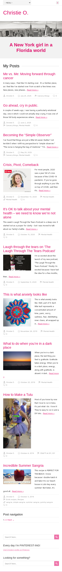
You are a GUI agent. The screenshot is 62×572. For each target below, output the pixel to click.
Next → (11, 520)
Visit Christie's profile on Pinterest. (16, 550)
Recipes (21, 499)
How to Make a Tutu (18, 395)
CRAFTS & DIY (45, 453)
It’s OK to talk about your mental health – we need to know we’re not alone (29, 213)
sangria (9, 502)
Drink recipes (11, 499)
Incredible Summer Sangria (23, 465)
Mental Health (24, 125)
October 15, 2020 (28, 234)
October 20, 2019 (28, 382)
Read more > (32, 90)
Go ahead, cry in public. (20, 105)
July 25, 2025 (26, 96)
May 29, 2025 (26, 152)
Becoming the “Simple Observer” (27, 135)
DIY (53, 453)
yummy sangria (46, 502)
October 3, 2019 (27, 497)
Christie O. (15, 13)
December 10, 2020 (29, 197)
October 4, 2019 (27, 453)
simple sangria (19, 502)
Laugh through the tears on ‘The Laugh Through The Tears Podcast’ (29, 249)
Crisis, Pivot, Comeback (21, 165)
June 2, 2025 (26, 123)
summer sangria (32, 502)
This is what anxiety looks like (25, 294)
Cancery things (43, 96)
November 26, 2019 (29, 331)
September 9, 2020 (28, 282)
